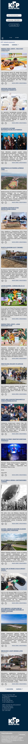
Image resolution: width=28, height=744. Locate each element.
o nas (10, 37)
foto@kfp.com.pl (9, 702)
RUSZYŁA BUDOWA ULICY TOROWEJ (12, 247)
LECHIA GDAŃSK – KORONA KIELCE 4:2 (13, 286)
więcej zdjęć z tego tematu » (19, 83)
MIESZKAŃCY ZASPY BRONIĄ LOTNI (12, 651)
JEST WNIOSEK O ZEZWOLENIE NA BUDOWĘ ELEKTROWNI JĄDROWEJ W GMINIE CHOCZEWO (12, 610)
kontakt (17, 37)
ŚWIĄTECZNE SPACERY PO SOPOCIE (12, 364)
